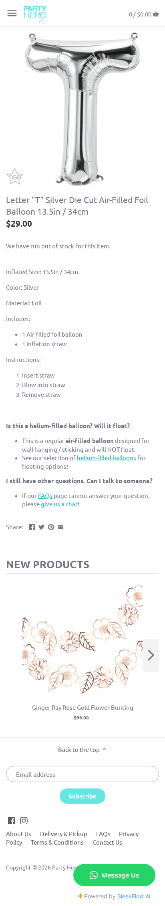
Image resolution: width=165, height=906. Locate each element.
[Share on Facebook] (32, 526)
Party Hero (65, 867)
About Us (18, 833)
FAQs (103, 833)
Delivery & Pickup (63, 833)
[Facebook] (12, 819)
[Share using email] (61, 526)
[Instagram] (24, 819)
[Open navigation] (12, 13)
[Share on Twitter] (41, 526)
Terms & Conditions (57, 842)
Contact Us (107, 842)
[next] (151, 655)
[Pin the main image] (51, 526)
